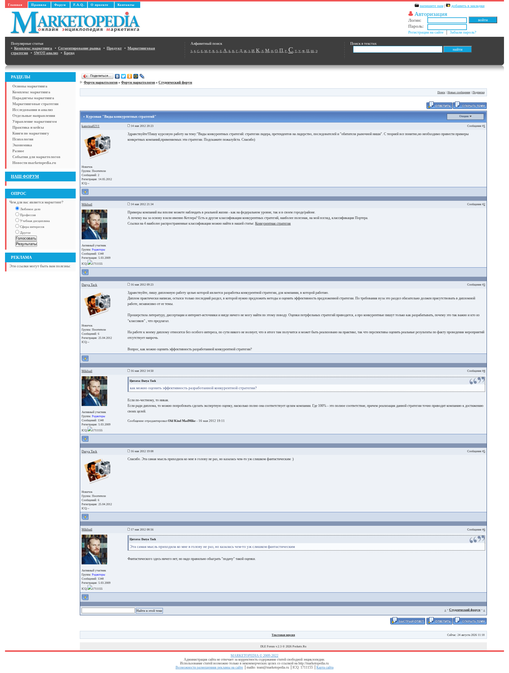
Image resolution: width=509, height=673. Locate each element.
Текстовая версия (283, 634)
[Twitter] (123, 76)
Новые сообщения (458, 92)
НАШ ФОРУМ (25, 176)
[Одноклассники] (130, 76)
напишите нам (431, 6)
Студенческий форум (175, 82)
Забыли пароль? (463, 32)
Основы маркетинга (29, 86)
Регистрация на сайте (426, 32)
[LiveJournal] (142, 76)
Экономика (22, 145)
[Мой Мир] (136, 76)
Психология (22, 139)
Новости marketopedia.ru (34, 162)
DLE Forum (267, 646)
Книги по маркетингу (30, 133)
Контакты (126, 4)
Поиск (441, 92)
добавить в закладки (468, 6)
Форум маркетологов (101, 82)
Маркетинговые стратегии (35, 104)
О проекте (99, 4)
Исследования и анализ (32, 109)
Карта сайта (324, 667)
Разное (18, 151)
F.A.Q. (79, 4)
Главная (15, 4)
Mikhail (87, 204)
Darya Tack (89, 284)
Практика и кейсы (28, 127)
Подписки (478, 92)
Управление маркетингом (34, 121)
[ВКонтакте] (117, 76)
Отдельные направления (33, 115)
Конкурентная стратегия (273, 223)
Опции (464, 116)
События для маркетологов (36, 157)
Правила (39, 4)
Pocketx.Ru (299, 646)
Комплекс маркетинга (31, 92)
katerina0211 (91, 126)
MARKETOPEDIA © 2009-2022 (254, 656)
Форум (60, 4)
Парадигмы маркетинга (33, 98)
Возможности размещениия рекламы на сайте (209, 667)
